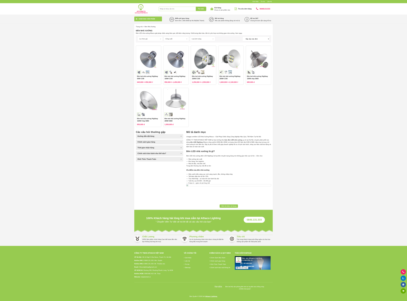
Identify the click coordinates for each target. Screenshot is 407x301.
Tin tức (263, 1)
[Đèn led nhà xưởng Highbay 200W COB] (231, 58)
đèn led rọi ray (246, 286)
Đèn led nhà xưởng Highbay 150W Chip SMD (147, 120)
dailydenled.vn (146, 277)
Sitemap (187, 267)
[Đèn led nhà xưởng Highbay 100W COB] (175, 58)
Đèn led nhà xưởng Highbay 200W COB (230, 77)
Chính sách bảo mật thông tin (220, 267)
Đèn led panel (245, 289)
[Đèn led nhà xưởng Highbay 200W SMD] (175, 100)
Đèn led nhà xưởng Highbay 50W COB (147, 77)
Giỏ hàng (217, 8)
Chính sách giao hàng (217, 261)
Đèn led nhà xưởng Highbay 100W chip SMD (257, 77)
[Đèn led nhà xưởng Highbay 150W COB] (203, 58)
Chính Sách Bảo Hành (217, 257)
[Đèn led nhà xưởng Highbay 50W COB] (148, 58)
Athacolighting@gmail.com (148, 267)
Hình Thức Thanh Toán (218, 264)
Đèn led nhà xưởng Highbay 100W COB (174, 77)
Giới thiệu (255, 1)
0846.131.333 (254, 219)
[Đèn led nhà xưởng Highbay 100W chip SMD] (258, 58)
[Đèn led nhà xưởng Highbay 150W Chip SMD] (148, 100)
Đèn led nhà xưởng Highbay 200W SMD (174, 120)
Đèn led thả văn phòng (233, 286)
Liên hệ (269, 1)
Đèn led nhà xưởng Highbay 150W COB (202, 77)
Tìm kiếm (201, 9)
